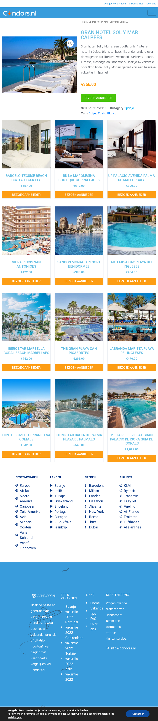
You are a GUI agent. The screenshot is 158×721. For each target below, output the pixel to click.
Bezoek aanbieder (98, 98)
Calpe (93, 113)
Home (84, 21)
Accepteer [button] (138, 714)
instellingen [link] (15, 717)
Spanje (92, 21)
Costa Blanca (107, 113)
